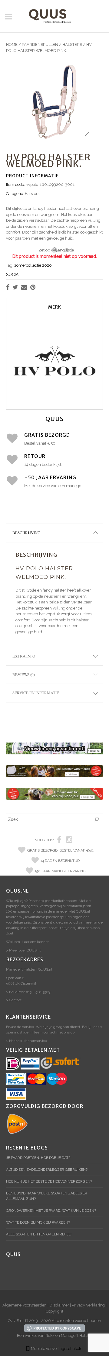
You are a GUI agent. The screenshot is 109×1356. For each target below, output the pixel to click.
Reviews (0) (23, 674)
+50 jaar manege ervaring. (61, 871)
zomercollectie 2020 (33, 265)
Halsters (72, 44)
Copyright (54, 1311)
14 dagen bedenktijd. (61, 861)
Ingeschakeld (70, 1348)
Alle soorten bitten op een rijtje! (38, 1234)
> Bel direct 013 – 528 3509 (28, 992)
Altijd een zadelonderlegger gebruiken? (47, 1169)
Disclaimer (59, 1305)
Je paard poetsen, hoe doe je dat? (38, 1158)
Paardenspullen (40, 44)
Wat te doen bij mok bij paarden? (38, 1222)
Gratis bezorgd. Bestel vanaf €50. (60, 850)
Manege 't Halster (76, 1335)
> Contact (13, 1000)
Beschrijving (26, 532)
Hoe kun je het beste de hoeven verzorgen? (49, 1181)
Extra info (23, 656)
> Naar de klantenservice (26, 1041)
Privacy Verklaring (88, 1305)
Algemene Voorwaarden (24, 1305)
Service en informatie (35, 692)
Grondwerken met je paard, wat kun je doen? (51, 1210)
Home (12, 44)
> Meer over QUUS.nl (23, 950)
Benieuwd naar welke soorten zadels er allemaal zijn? (46, 1196)
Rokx (49, 1335)
